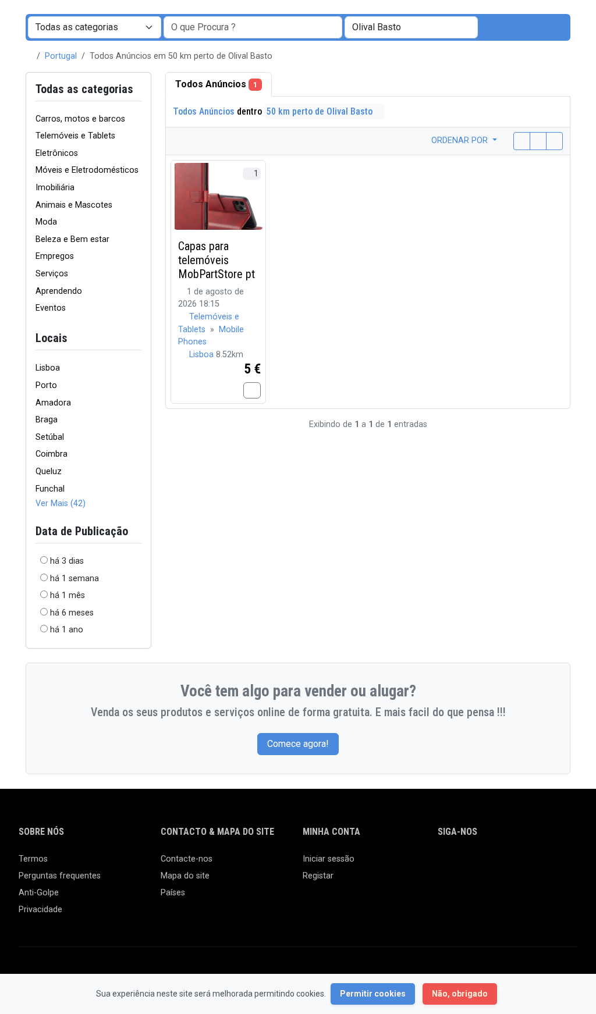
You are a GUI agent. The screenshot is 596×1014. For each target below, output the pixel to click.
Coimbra (52, 454)
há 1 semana (74, 579)
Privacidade (40, 910)
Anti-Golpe (39, 893)
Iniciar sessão (328, 859)
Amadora (53, 403)
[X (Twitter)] (462, 864)
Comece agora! (298, 743)
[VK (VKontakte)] (445, 884)
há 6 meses (72, 613)
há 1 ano (66, 630)
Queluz (49, 471)
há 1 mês (67, 595)
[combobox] (411, 27)
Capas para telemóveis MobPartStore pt (216, 260)
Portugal (61, 56)
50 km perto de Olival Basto (321, 111)
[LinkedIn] (495, 864)
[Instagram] (478, 864)
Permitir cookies (373, 993)
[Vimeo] (563, 864)
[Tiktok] (529, 864)
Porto (46, 385)
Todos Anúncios (216, 84)
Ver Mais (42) (61, 503)
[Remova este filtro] (136, 338)
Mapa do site (185, 876)
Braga (47, 420)
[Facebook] (445, 864)
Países (173, 893)
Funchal (50, 489)
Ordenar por (460, 140)
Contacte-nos (186, 859)
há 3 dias (67, 561)
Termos (33, 859)
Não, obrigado (460, 993)
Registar (318, 876)
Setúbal (50, 437)
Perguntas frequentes (60, 876)
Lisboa (48, 368)
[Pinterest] (512, 864)
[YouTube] (546, 864)
